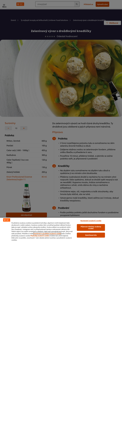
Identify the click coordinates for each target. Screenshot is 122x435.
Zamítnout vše (91, 235)
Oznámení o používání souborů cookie (47, 233)
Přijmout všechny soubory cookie (91, 227)
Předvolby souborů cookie (39, 236)
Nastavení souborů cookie (90, 220)
